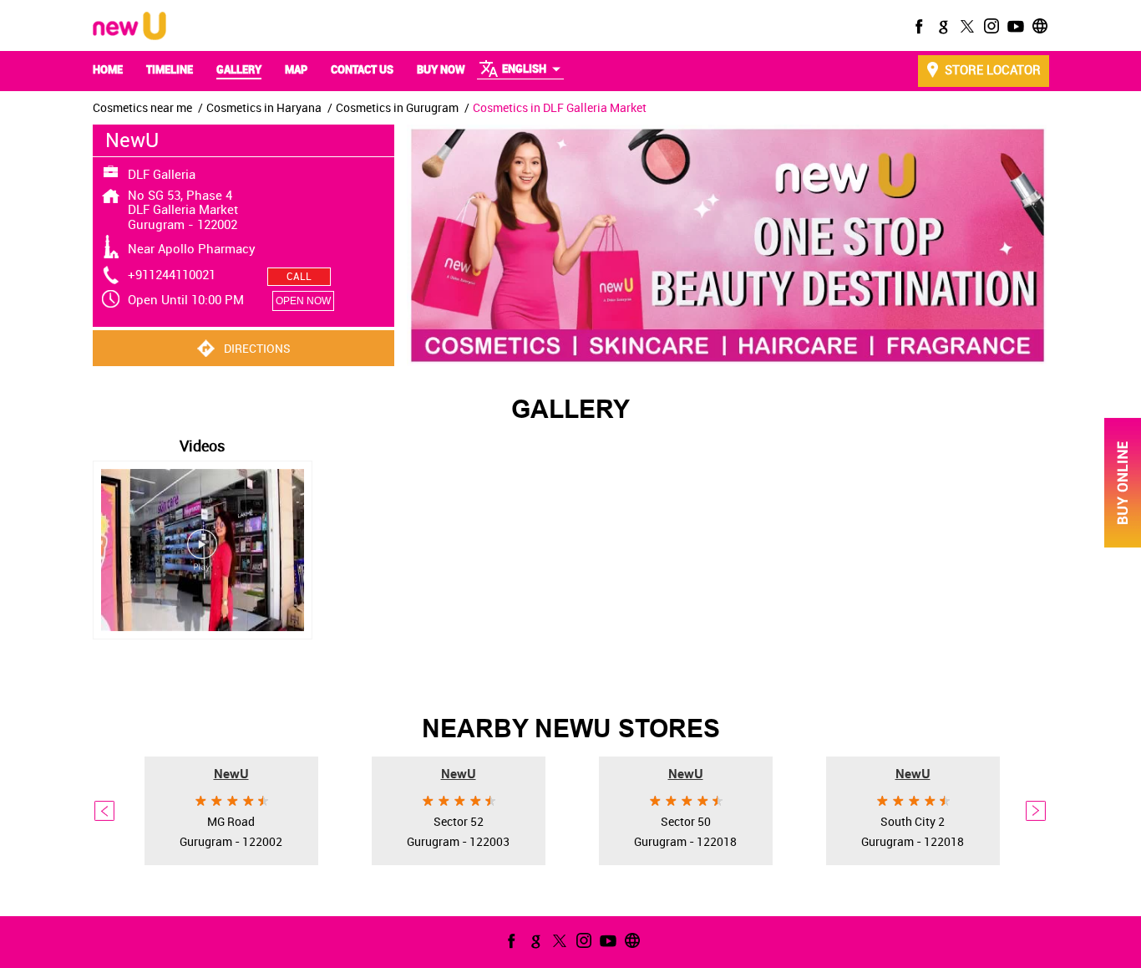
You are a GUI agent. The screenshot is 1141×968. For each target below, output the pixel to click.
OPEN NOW (303, 301)
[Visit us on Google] (941, 26)
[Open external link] (1122, 543)
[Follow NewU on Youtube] (1014, 26)
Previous (105, 810)
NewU (231, 774)
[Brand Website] (1038, 26)
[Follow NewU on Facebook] (917, 26)
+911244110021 (172, 274)
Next (1036, 810)
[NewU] (129, 27)
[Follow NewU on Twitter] (965, 26)
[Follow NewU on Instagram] (990, 26)
